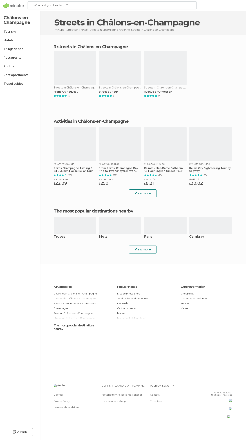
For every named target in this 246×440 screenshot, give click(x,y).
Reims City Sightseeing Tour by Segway (210, 170)
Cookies (58, 394)
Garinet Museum (127, 308)
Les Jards (122, 303)
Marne (184, 308)
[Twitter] (217, 387)
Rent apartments (16, 75)
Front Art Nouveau (66, 91)
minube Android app (114, 401)
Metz (103, 237)
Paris (148, 237)
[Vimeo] (223, 387)
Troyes (59, 237)
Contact (155, 394)
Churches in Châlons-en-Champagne (75, 293)
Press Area (156, 401)
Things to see (13, 49)
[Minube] (13, 5)
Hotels (8, 40)
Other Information (193, 287)
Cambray (196, 237)
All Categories (63, 287)
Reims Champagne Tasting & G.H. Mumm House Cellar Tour (73, 170)
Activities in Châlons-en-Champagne (91, 121)
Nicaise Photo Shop (128, 293)
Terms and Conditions (66, 407)
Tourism (10, 31)
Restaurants (12, 57)
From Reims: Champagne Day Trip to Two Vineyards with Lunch (118, 170)
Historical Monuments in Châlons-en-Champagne (75, 306)
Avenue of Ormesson (158, 91)
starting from (61, 179)
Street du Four (108, 91)
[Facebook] (211, 387)
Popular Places (127, 287)
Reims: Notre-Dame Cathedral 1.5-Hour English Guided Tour (164, 170)
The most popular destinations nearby (93, 211)
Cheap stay (187, 293)
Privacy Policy (62, 401)
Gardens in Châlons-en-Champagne (75, 298)
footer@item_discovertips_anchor (122, 394)
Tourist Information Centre (132, 298)
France (185, 303)
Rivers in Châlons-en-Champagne (73, 313)
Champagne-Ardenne (194, 298)
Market (121, 313)
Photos (9, 66)
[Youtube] (229, 387)
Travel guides (13, 83)
